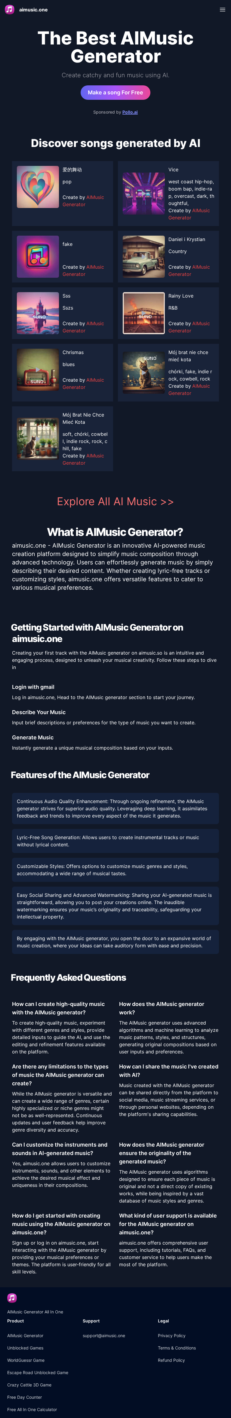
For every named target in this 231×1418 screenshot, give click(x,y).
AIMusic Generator (25, 1335)
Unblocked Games (25, 1347)
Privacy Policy (172, 1335)
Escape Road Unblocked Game (37, 1372)
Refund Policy (171, 1360)
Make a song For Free (115, 92)
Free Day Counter (24, 1397)
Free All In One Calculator (32, 1409)
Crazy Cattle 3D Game (29, 1384)
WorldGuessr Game (26, 1360)
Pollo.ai (130, 112)
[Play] (37, 187)
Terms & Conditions (177, 1347)
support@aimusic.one (104, 1335)
